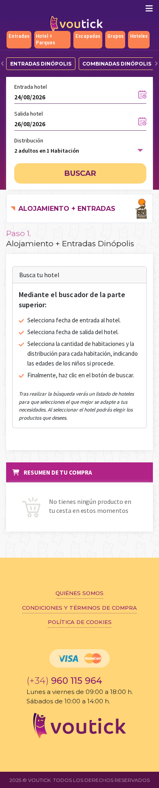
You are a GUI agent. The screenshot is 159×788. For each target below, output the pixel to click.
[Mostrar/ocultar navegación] (149, 8)
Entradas (19, 36)
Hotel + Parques (45, 39)
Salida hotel (28, 113)
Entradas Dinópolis (40, 64)
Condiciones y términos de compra (79, 607)
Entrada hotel (30, 86)
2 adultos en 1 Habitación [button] (46, 150)
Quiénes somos (79, 593)
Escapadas (87, 36)
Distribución (28, 140)
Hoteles (139, 36)
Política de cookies (80, 622)
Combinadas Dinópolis (116, 64)
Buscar (80, 173)
